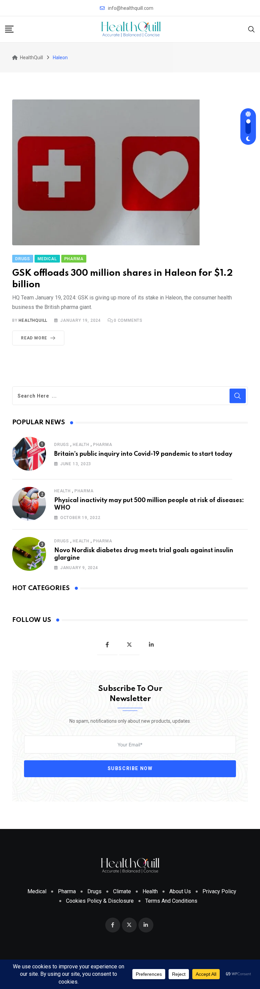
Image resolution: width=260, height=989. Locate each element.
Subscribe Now (130, 768)
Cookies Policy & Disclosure (100, 901)
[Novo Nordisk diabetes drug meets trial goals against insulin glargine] (29, 554)
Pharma (102, 444)
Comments (128, 320)
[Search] (251, 28)
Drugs (61, 444)
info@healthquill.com (130, 8)
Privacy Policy (219, 891)
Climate (122, 891)
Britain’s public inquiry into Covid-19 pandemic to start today (143, 454)
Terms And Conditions (171, 901)
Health (81, 444)
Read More (34, 338)
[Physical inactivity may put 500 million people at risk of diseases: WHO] (29, 504)
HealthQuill (33, 320)
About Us (180, 891)
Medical (36, 891)
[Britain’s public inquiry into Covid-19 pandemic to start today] (29, 454)
